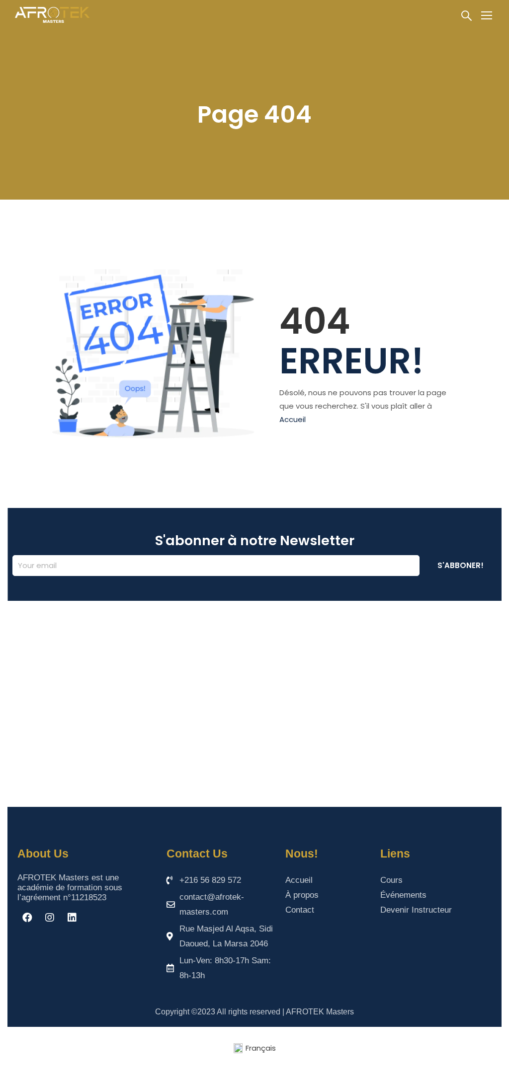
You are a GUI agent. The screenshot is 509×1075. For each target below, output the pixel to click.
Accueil (292, 419)
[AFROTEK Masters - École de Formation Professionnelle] (52, 15)
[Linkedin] (72, 918)
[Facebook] (27, 918)
